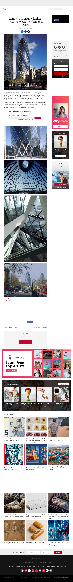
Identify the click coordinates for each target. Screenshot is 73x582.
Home (23, 15)
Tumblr (64, 51)
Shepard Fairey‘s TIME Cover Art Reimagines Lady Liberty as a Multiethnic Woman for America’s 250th (14, 467)
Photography (17, 566)
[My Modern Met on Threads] (47, 570)
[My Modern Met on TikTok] (43, 570)
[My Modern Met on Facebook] (22, 570)
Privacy (35, 578)
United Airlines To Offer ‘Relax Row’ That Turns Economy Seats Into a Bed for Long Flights (58, 516)
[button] (44, 9)
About (22, 577)
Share (31, 322)
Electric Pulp (67, 577)
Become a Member (25, 342)
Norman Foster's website (10, 299)
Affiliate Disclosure (48, 577)
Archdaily (8, 300)
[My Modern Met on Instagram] (33, 570)
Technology (53, 566)
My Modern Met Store (11, 384)
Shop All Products (61, 155)
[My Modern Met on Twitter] (29, 570)
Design (27, 15)
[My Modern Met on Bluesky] (50, 570)
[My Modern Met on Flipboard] (36, 570)
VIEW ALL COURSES (61, 126)
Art (9, 566)
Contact (39, 577)
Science (48, 566)
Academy (61, 566)
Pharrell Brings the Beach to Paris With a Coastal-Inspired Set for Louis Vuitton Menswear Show (58, 440)
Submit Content (34, 577)
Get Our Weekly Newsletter (40, 327)
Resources (34, 566)
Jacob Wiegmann (23, 28)
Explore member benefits (25, 345)
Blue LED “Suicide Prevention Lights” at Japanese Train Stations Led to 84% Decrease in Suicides (58, 543)
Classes (39, 566)
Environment (44, 566)
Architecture (23, 566)
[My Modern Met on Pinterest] (25, 570)
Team (30, 577)
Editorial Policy (26, 577)
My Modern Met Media (60, 56)
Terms (38, 578)
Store (65, 566)
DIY (27, 566)
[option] (38, 377)
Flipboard (55, 52)
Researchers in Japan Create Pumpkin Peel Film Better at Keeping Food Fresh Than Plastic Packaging (36, 440)
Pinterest (61, 51)
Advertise (43, 577)
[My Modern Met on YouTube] (40, 570)
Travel (58, 566)
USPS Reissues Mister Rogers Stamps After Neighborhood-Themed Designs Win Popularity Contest (36, 467)
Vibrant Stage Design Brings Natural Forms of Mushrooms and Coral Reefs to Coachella (58, 467)
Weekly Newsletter (62, 50)
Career (30, 566)
